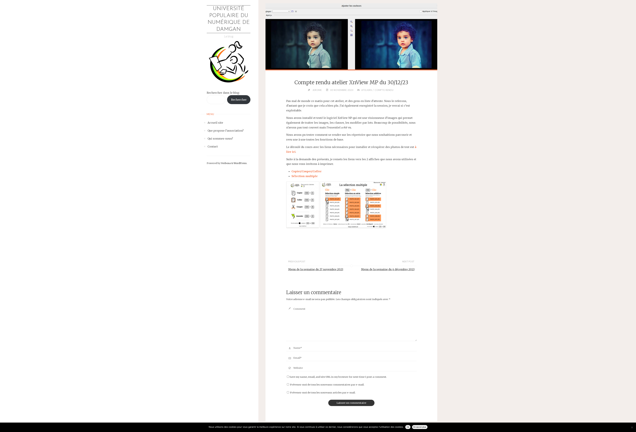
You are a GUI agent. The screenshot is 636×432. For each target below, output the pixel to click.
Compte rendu (384, 90)
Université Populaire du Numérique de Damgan (229, 19)
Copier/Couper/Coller (306, 171)
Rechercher (239, 99)
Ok (408, 427)
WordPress (240, 163)
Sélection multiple (305, 176)
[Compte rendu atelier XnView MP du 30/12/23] (351, 55)
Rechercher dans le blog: (223, 92)
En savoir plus (419, 427)
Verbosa (225, 163)
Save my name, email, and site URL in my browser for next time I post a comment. (338, 376)
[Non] (632, 427)
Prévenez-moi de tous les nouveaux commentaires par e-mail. (327, 384)
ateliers (366, 90)
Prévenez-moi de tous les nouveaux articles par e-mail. (323, 392)
